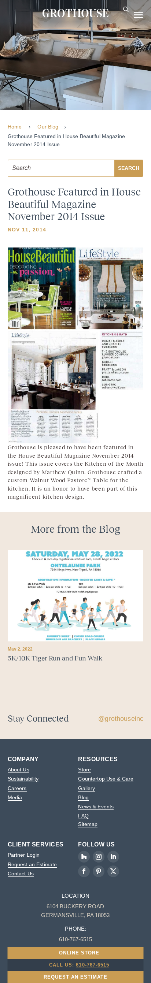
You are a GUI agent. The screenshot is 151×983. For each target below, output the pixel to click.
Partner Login (24, 855)
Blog (83, 797)
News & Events (96, 806)
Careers (17, 788)
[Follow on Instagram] (98, 857)
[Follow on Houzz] (84, 857)
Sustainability (23, 779)
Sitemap (87, 824)
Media (15, 797)
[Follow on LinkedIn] (113, 857)
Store (84, 769)
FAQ (83, 816)
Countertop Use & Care (105, 779)
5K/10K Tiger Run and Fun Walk (55, 658)
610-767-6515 (92, 965)
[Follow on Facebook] (84, 871)
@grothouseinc (120, 718)
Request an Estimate (32, 864)
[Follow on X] (113, 871)
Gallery (86, 788)
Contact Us (21, 873)
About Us (18, 769)
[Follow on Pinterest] (98, 871)
